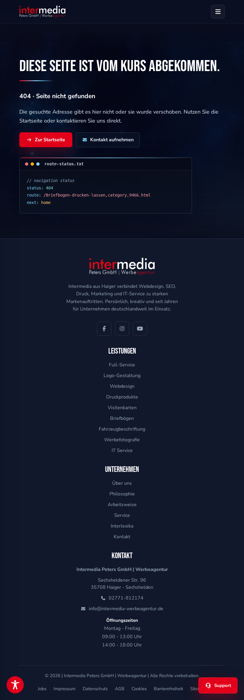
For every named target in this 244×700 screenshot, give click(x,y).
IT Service (122, 450)
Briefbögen (122, 418)
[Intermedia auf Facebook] (104, 328)
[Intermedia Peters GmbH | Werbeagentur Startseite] (42, 12)
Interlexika (122, 526)
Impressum (65, 689)
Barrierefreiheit (168, 689)
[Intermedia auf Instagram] (122, 328)
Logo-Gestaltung (122, 375)
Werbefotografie (122, 440)
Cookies (139, 689)
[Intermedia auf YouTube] (140, 328)
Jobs (42, 689)
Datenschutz (95, 689)
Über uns (122, 483)
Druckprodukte (122, 397)
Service (122, 515)
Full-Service (122, 365)
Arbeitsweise (122, 504)
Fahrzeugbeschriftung (122, 429)
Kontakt (122, 536)
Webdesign (122, 386)
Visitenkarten (122, 407)
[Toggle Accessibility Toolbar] (15, 685)
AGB (119, 689)
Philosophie (122, 494)
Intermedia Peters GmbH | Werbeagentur (105, 676)
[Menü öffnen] (218, 11)
